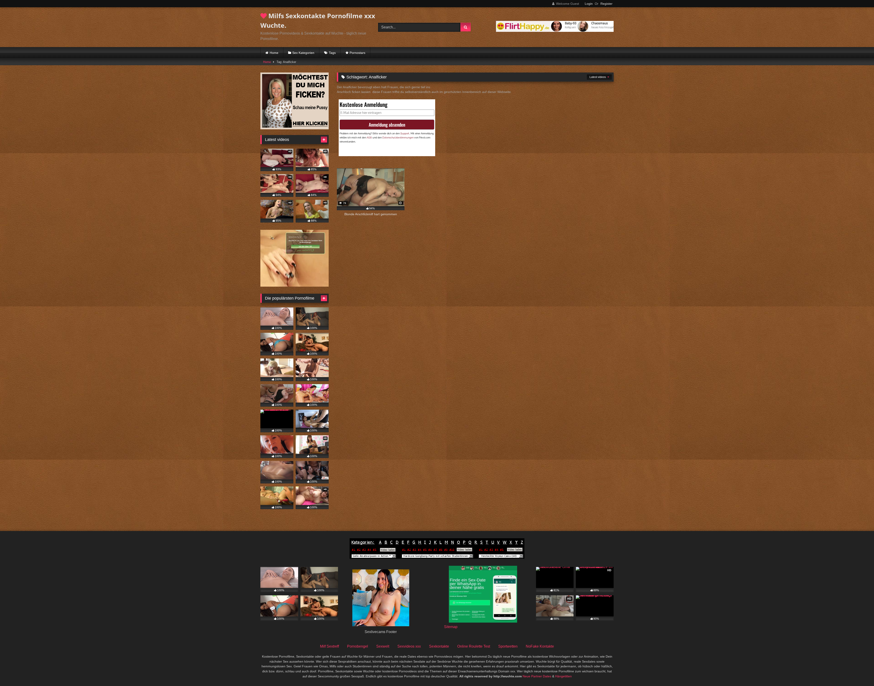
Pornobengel (357, 646)
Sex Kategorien (303, 53)
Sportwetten (508, 646)
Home (274, 53)
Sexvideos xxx (409, 646)
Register (606, 3)
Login (589, 3)
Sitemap (450, 627)
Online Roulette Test (473, 646)
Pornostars (357, 53)
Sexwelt (382, 646)
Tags (332, 53)
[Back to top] (860, 672)
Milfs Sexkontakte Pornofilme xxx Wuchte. (317, 20)
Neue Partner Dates (537, 676)
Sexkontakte (439, 646)
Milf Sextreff (329, 646)
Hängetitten (563, 676)
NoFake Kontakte (540, 646)
